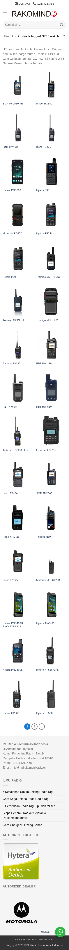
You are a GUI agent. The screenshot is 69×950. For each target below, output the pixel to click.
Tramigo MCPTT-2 (47, 320)
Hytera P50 (9, 277)
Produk (9, 36)
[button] (5, 13)
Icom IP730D (43, 146)
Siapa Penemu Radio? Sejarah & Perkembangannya (24, 815)
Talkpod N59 (43, 536)
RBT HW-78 (10, 406)
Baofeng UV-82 (11, 363)
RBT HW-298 (44, 363)
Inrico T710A (10, 580)
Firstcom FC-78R (46, 450)
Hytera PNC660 (12, 190)
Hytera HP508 (44, 713)
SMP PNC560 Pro (13, 103)
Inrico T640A (10, 493)
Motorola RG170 (12, 233)
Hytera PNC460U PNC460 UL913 (13, 625)
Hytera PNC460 (45, 623)
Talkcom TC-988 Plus (15, 450)
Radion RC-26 (11, 536)
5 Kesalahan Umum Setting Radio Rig (28, 791)
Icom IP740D (10, 146)
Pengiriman (46, 939)
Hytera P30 (42, 190)
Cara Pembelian (25, 939)
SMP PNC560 (44, 493)
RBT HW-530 (44, 406)
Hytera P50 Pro (45, 233)
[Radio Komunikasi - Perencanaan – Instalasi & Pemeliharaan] (35, 14)
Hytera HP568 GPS (47, 669)
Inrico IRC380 (44, 103)
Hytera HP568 (11, 713)
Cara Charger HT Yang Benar (22, 825)
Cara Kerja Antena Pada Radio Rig (26, 798)
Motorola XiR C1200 (48, 580)
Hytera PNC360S (13, 669)
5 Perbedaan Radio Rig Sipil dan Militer (29, 806)
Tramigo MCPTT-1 (13, 320)
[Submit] (62, 24)
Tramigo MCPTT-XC (48, 277)
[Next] (42, 726)
